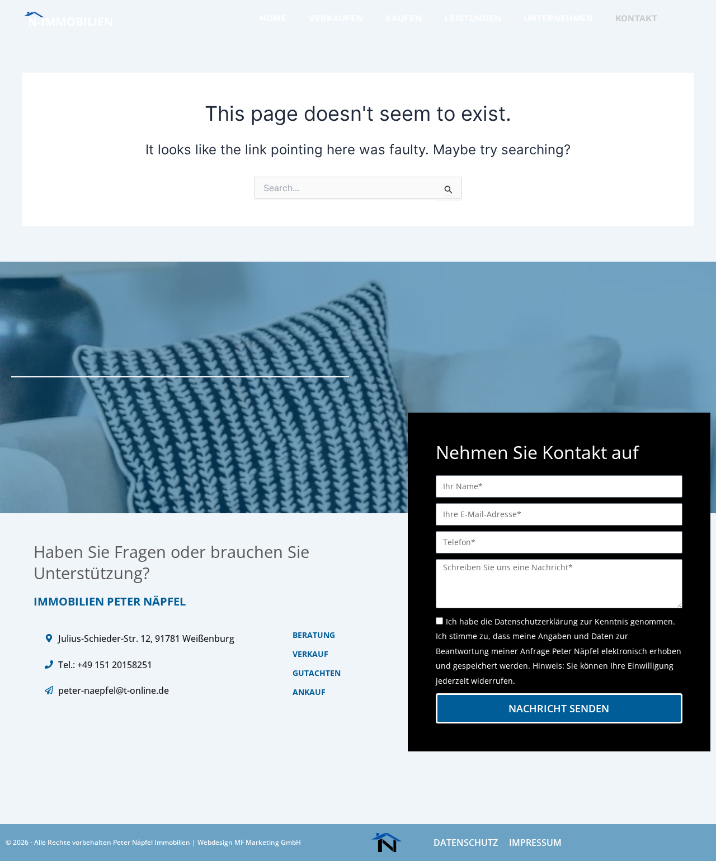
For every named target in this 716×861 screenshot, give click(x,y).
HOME (273, 18)
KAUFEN (403, 18)
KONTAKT (636, 18)
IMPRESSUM (535, 842)
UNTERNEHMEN (558, 18)
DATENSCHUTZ (466, 842)
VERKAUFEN (336, 18)
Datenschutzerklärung (536, 621)
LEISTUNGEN (472, 18)
